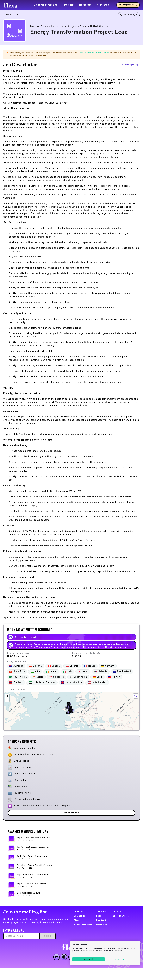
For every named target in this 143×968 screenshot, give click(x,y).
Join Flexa (101, 911)
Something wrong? (130, 65)
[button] (66, 707)
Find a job (68, 5)
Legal (99, 916)
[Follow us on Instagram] (64, 957)
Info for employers (83, 925)
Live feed (101, 920)
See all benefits (71, 813)
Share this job (130, 14)
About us (78, 911)
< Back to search (12, 14)
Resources (85, 5)
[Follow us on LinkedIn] (56, 957)
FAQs (76, 920)
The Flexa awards (120, 916)
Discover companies (45, 5)
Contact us (79, 916)
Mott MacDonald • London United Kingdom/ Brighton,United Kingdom (69, 26)
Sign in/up (103, 5)
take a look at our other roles (94, 53)
